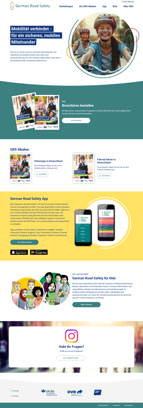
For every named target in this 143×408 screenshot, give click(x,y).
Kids (115, 6)
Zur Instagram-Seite (70, 358)
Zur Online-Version (24, 242)
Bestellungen (66, 6)
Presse (15, 396)
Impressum (116, 405)
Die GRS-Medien (87, 6)
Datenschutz (128, 405)
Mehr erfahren (86, 305)
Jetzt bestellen (76, 120)
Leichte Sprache (128, 2)
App (104, 6)
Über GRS (128, 6)
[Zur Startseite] (30, 6)
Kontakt (16, 391)
